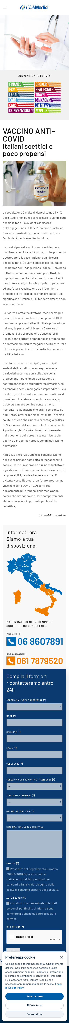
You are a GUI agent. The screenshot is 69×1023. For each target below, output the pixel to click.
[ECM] (21, 89)
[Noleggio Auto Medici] (21, 104)
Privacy (12, 863)
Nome (11, 716)
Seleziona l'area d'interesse (26, 700)
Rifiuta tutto (34, 1005)
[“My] (48, 110)
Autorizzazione (16, 897)
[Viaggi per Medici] (48, 94)
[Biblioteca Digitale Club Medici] (48, 99)
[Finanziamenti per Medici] (21, 84)
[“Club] (48, 104)
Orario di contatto (20, 811)
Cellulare (14, 763)
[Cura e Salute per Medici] (21, 99)
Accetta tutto (34, 996)
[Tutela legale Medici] (21, 94)
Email (11, 748)
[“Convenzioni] (21, 110)
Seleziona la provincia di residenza (30, 779)
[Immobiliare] (48, 89)
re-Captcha (15, 927)
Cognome (13, 732)
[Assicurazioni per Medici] (48, 84)
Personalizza (35, 1014)
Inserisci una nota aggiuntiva (24, 827)
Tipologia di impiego (20, 795)
